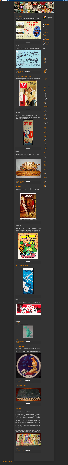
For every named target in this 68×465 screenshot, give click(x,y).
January (45, 90)
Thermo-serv (45, 162)
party (44, 178)
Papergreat (45, 26)
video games (45, 189)
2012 (44, 94)
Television (45, 160)
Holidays (45, 131)
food (44, 173)
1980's (44, 103)
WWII (44, 164)
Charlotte (45, 116)
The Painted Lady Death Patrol (47, 22)
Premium (45, 148)
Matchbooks (45, 135)
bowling (44, 168)
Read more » (17, 69)
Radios (44, 152)
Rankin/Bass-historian (46, 24)
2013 (44, 93)
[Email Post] (25, 71)
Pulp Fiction (45, 149)
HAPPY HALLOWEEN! (46, 45)
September (45, 70)
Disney (44, 123)
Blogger (37, 459)
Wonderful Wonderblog (46, 44)
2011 (44, 95)
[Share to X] (27, 148)
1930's (18, 404)
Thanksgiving (45, 161)
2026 (44, 57)
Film (44, 126)
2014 (44, 92)
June (44, 73)
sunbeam (45, 184)
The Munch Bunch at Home (21, 226)
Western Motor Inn (19, 16)
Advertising (20, 404)
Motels (44, 140)
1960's (44, 101)
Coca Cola (45, 119)
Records (19, 381)
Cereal (19, 342)
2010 (44, 96)
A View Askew (18, 186)
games (19, 451)
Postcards (45, 147)
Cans (44, 114)
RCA (44, 151)
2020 (44, 63)
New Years (45, 141)
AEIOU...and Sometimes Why (47, 34)
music (44, 176)
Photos (44, 144)
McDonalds (45, 136)
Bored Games (18, 408)
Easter (44, 124)
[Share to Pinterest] (29, 71)
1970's (18, 342)
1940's (18, 381)
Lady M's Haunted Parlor (46, 39)
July (44, 72)
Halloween (45, 130)
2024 (44, 59)
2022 (44, 61)
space (44, 182)
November (45, 68)
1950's (18, 72)
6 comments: (23, 450)
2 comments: (22, 181)
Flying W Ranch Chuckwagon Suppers (23, 46)
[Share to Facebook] (28, 71)
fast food (44, 172)
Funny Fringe (18, 322)
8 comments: (23, 71)
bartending (45, 166)
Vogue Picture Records (20, 346)
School (44, 156)
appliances (21, 182)
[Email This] (26, 71)
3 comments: (22, 341)
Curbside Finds (45, 122)
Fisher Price (45, 127)
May (44, 74)
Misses (44, 139)
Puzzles (22, 404)
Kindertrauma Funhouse (46, 32)
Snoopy (44, 157)
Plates (44, 145)
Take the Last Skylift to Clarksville (22, 265)
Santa (44, 155)
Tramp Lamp (18, 152)
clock (44, 170)
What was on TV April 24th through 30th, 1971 (24, 76)
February (45, 89)
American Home (45, 106)
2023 (44, 60)
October (45, 69)
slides (44, 181)
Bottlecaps (45, 111)
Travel (21, 72)
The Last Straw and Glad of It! (21, 113)
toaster (44, 186)
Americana (18, 182)
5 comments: (23, 380)
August (45, 71)
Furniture (45, 128)
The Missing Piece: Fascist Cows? (22, 385)
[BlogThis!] (27, 71)
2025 (44, 58)
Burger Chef (45, 112)
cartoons (44, 169)
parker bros (45, 177)
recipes (44, 180)
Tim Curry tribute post (46, 27)
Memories (21, 451)
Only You (17, 300)
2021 (44, 62)
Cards (44, 115)
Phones (44, 143)
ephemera (20, 72)
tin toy (44, 185)
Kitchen (44, 132)
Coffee (44, 120)
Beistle (44, 110)
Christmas (45, 118)
